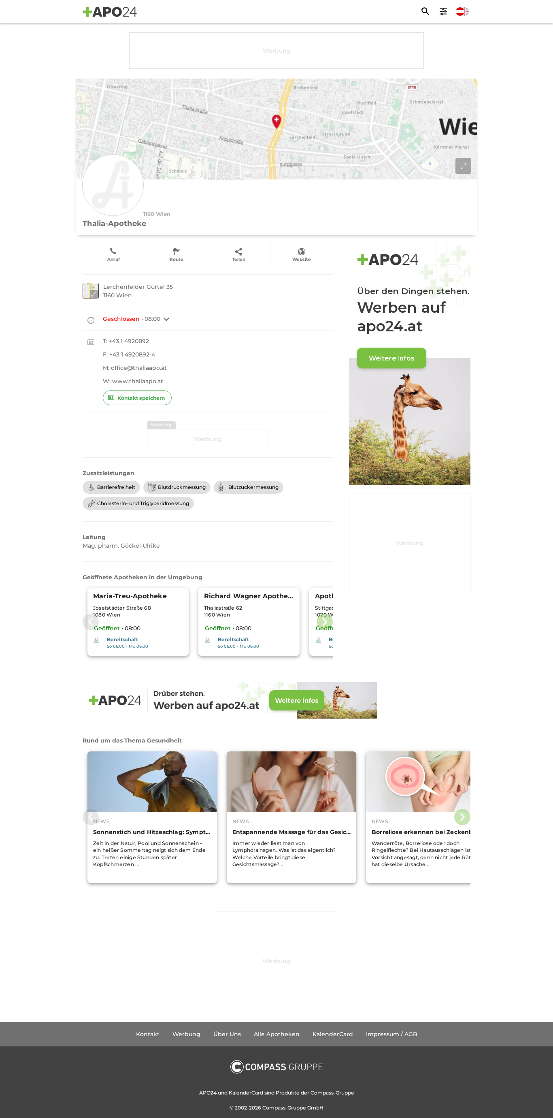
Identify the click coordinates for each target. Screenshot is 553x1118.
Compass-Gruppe (284, 1108)
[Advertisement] (276, 50)
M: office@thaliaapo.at (135, 367)
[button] (166, 319)
